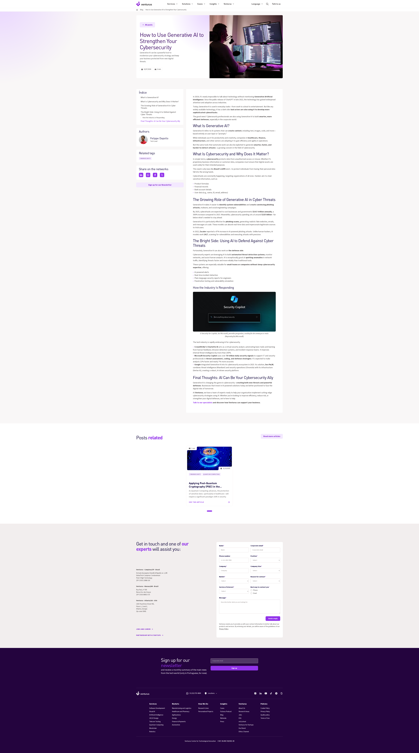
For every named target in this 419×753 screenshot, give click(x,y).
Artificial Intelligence (156, 715)
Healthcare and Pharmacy (180, 711)
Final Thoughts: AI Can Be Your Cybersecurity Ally (160, 121)
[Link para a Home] (142, 693)
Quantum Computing (211, 474)
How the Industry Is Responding (154, 118)
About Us (242, 708)
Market (222, 577)
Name (221, 546)
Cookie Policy (265, 708)
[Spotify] (276, 693)
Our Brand (242, 728)
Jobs (240, 715)
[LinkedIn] (141, 175)
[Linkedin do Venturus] (260, 693)
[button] (172, 4)
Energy (174, 718)
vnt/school (242, 721)
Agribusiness (176, 715)
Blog (141, 10)
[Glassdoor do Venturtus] (281, 693)
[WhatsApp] (148, 175)
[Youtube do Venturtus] (265, 693)
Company (223, 566)
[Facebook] (155, 175)
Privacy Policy (223, 629)
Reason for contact (258, 577)
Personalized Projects (205, 711)
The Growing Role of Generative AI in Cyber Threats (158, 107)
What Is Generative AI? (150, 97)
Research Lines (203, 708)
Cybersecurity (145, 158)
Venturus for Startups (246, 725)
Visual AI (152, 711)
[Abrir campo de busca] (267, 4)
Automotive (176, 725)
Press (222, 721)
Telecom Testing (155, 721)
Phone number (224, 556)
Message (222, 598)
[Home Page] (144, 4)
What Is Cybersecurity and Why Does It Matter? (160, 101)
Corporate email (257, 546)
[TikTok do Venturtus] (271, 693)
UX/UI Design (153, 718)
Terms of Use (265, 718)
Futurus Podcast (226, 711)
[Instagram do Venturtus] (255, 693)
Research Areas (244, 711)
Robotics (152, 732)
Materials (223, 718)
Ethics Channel (244, 732)
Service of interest (226, 587)
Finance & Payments (179, 721)
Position (254, 556)
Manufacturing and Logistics (181, 708)
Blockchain (153, 728)
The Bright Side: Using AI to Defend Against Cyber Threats (158, 113)
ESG (240, 718)
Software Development (157, 708)
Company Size (256, 566)
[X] (162, 175)
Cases (222, 708)
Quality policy (265, 715)
